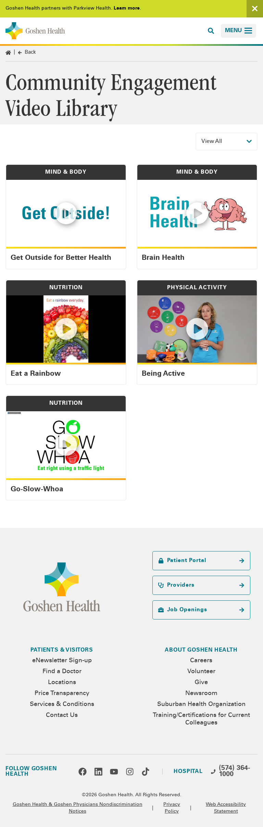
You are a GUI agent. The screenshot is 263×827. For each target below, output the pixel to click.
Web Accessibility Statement (226, 808)
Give (201, 683)
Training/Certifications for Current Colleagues (201, 719)
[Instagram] (130, 772)
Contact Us (62, 715)
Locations (62, 683)
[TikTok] (145, 772)
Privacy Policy (171, 808)
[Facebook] (82, 772)
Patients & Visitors (61, 650)
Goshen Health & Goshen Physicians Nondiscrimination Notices (77, 808)
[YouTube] (114, 772)
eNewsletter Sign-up (62, 661)
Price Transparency (62, 694)
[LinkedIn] (98, 772)
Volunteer (201, 672)
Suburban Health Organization (201, 705)
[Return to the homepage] (35, 30)
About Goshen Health (201, 650)
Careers (201, 661)
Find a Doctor (62, 672)
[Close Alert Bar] (255, 8)
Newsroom (201, 694)
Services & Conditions (62, 705)
